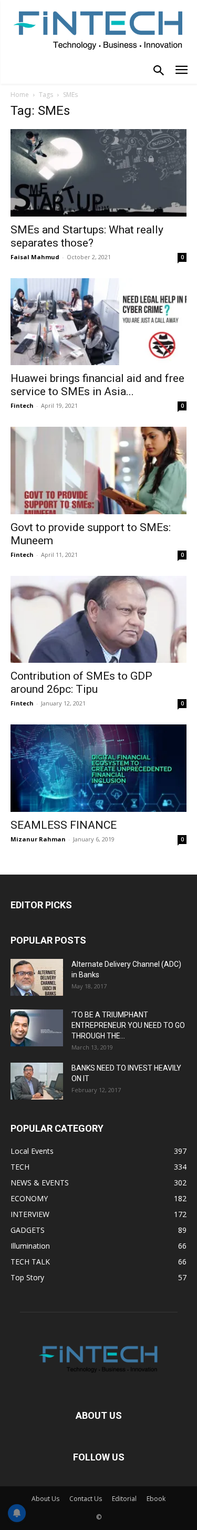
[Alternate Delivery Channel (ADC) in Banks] (37, 977)
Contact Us (85, 1498)
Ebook (156, 1498)
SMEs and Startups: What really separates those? (87, 236)
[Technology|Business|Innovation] (98, 29)
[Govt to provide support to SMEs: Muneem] (98, 470)
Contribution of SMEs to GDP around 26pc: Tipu (81, 682)
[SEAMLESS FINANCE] (98, 767)
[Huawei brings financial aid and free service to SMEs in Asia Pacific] (98, 321)
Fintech (22, 405)
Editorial (124, 1498)
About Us (45, 1498)
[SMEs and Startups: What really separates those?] (98, 172)
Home (20, 94)
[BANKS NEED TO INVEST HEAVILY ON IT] (37, 1081)
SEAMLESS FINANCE (64, 825)
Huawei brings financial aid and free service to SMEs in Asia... (97, 385)
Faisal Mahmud (35, 257)
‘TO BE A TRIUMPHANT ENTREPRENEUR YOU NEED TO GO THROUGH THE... (128, 1025)
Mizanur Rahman (38, 839)
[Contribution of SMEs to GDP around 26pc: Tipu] (98, 619)
